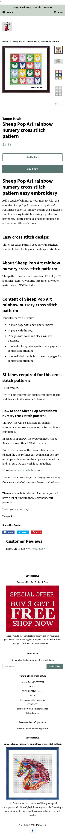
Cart (60, 12)
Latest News (32, 576)
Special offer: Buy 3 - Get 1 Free (32, 582)
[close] (53, 828)
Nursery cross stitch (21, 470)
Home (5, 41)
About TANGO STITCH (32, 682)
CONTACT (32, 704)
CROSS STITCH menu (32, 691)
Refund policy (32, 713)
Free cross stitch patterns (32, 699)
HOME (32, 686)
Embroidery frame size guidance (32, 708)
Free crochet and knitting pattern (32, 728)
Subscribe (54, 666)
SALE (32, 695)
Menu (9, 12)
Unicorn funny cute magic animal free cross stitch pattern (33, 744)
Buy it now (32, 169)
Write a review (36, 548)
